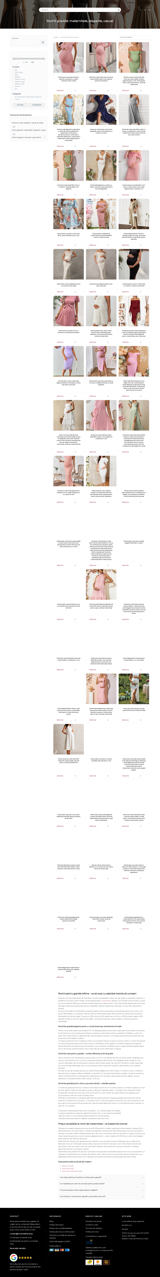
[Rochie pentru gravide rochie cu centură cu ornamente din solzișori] (68, 311)
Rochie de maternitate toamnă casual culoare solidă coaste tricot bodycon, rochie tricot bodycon (101, 79)
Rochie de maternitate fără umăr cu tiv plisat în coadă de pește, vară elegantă (68, 187)
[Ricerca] (43, 42)
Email (148, 2)
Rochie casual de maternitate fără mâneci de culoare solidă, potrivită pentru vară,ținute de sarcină (68, 760)
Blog (51, 1221)
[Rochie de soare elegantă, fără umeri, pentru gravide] (101, 264)
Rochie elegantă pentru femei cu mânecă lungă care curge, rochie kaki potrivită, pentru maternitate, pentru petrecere (134, 236)
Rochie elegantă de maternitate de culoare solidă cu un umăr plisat (134, 659)
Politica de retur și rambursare (62, 1232)
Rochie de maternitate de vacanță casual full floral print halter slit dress (134, 709)
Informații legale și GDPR (59, 1241)
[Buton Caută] (118, 10)
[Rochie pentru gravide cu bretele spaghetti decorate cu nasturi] (134, 521)
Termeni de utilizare (94, 1228)
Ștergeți (36, 105)
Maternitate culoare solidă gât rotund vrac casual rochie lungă (68, 285)
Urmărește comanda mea (21, 1237)
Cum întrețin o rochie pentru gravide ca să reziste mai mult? (83, 1196)
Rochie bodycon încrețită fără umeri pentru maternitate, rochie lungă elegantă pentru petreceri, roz (134, 187)
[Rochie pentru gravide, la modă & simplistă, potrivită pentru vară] (101, 739)
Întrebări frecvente (94, 1221)
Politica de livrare (56, 1225)
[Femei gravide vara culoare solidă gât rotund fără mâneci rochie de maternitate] (101, 897)
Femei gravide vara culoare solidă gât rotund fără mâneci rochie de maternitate (101, 919)
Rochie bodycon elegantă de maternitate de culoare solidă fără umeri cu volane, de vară (101, 235)
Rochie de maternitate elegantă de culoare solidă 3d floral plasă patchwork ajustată (68, 919)
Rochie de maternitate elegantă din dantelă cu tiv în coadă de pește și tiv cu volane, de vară (68, 492)
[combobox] (78, 10)
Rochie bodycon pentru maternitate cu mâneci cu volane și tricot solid (134, 285)
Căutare (15, 38)
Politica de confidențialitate (60, 1228)
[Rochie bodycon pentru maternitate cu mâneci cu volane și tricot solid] (134, 264)
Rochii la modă (67, 1166)
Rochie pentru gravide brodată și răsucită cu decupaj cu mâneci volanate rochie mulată (68, 79)
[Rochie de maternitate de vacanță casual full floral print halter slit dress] (134, 689)
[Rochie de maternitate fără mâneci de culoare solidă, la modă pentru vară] (68, 638)
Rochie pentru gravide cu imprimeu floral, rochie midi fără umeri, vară (68, 234)
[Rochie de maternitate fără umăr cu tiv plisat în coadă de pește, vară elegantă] (68, 165)
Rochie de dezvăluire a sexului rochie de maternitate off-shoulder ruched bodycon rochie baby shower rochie (68, 867)
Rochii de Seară (68, 1169)
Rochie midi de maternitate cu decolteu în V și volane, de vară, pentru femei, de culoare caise (101, 867)
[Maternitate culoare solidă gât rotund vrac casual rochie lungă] (68, 264)
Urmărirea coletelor (134, 2)
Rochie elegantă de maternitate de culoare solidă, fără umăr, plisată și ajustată (68, 969)
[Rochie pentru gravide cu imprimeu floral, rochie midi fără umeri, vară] (68, 214)
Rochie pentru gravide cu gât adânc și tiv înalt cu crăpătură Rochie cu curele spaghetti (101, 382)
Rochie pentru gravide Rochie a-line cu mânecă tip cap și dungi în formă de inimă (68, 606)
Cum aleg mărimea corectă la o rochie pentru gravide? (80, 1177)
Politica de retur (92, 1232)
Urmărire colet (92, 1225)
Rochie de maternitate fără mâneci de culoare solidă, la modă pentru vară (68, 659)
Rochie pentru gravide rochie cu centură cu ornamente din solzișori (68, 331)
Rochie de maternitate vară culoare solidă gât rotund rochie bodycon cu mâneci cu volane (101, 131)
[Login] (140, 10)
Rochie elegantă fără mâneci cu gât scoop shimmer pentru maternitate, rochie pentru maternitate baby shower (68, 711)
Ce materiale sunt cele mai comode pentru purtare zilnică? (82, 1184)
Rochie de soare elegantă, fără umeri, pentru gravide (101, 285)
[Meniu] (149, 10)
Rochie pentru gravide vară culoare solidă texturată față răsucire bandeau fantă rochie (68, 816)
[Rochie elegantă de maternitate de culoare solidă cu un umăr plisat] (134, 638)
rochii (67, 998)
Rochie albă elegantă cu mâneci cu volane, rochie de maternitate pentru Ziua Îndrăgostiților (101, 187)
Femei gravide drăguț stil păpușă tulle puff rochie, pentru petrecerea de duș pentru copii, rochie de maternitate (101, 606)
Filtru (20, 105)
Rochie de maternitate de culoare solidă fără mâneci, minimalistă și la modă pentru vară (101, 436)
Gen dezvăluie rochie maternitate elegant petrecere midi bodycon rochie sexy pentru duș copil (68, 382)
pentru (108, 1001)
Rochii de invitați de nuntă (72, 1171)
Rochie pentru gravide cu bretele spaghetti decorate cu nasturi (134, 542)
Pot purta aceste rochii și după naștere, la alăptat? (79, 1190)
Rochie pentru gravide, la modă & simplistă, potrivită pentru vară (101, 760)
